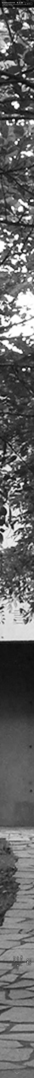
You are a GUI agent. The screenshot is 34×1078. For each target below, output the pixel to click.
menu (29, 4)
